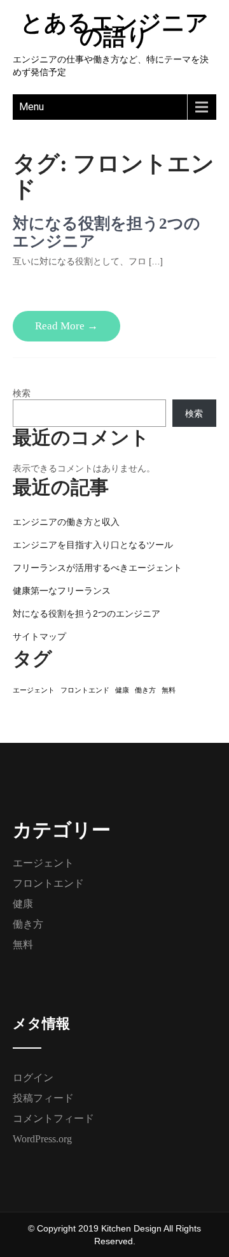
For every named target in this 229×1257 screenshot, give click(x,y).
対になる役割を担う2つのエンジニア (86, 613)
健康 (122, 690)
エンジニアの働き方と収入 (66, 522)
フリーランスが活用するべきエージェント (97, 568)
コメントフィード (53, 1118)
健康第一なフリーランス (62, 590)
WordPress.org (42, 1138)
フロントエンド (84, 690)
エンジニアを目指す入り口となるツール (93, 545)
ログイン (33, 1077)
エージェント (34, 690)
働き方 (145, 690)
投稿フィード (43, 1098)
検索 (22, 393)
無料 (169, 690)
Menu (31, 107)
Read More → (66, 326)
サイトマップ (39, 636)
